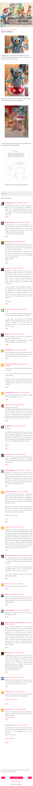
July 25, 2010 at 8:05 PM (22, 392)
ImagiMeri (8, 426)
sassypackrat (9, 203)
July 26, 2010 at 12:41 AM (23, 470)
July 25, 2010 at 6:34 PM (19, 309)
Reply (6, 216)
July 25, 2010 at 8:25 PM (16, 404)
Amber (7, 594)
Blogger (20, 784)
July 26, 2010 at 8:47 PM (17, 652)
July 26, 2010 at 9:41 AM (25, 555)
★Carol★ (8, 241)
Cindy (7, 268)
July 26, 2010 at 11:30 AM (15, 584)
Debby (7, 334)
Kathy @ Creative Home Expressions (16, 622)
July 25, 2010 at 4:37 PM (20, 203)
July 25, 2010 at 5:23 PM (18, 241)
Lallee (7, 527)
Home (16, 777)
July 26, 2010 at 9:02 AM (16, 527)
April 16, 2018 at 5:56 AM (18, 709)
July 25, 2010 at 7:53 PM (19, 350)
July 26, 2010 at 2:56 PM (16, 594)
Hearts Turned (9, 491)
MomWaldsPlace (10, 392)
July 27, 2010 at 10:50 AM (16, 677)
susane (7, 691)
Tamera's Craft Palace (11, 364)
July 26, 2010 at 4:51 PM (23, 610)
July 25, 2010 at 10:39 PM (18, 454)
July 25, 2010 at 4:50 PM (22, 222)
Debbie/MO (8, 350)
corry (6, 677)
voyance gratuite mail (11, 699)
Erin (6, 584)
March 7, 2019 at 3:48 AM (20, 725)
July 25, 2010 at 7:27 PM (16, 334)
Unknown (8, 709)
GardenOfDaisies (10, 470)
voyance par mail (10, 717)
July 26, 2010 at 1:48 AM (21, 491)
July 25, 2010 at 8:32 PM (18, 426)
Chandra (7, 454)
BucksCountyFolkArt (11, 555)
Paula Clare (8, 309)
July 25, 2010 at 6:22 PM (16, 268)
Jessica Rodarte (10, 222)
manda (7, 404)
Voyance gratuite (9, 738)
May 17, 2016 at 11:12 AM (17, 691)
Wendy (7, 652)
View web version (16, 781)
